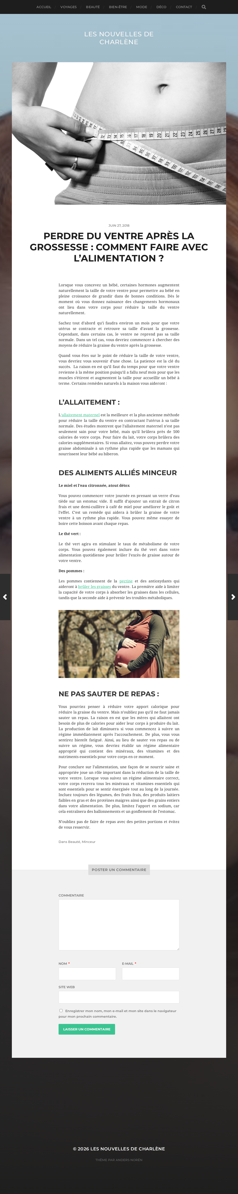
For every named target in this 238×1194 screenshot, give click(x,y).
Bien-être (118, 7)
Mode (141, 7)
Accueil (43, 7)
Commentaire (71, 895)
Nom (64, 964)
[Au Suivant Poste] (233, 597)
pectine (126, 581)
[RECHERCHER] (204, 7)
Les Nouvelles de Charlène (119, 38)
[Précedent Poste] (5, 597)
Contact (184, 7)
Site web (67, 987)
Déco (161, 7)
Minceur (89, 842)
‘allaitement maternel (80, 415)
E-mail (129, 964)
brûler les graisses (94, 586)
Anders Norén (129, 1160)
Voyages (68, 7)
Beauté (93, 7)
